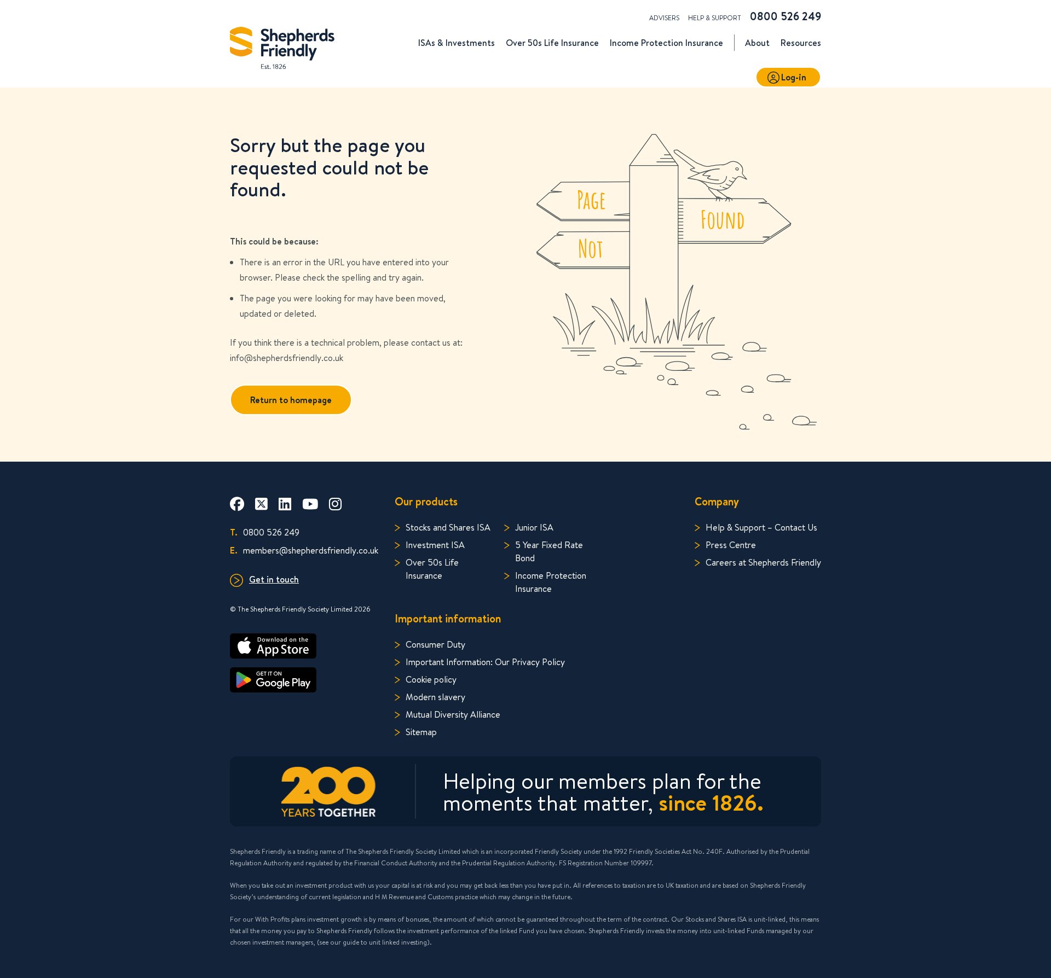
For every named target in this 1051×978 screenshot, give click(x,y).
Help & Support (714, 18)
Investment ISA (435, 544)
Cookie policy (431, 679)
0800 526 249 (785, 16)
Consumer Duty (435, 644)
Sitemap (421, 731)
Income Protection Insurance (550, 581)
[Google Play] (304, 679)
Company (717, 501)
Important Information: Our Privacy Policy (485, 661)
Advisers (664, 18)
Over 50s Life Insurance (432, 568)
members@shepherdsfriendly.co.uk (304, 550)
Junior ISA (534, 527)
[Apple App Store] (304, 646)
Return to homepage (291, 400)
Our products (426, 501)
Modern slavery (435, 696)
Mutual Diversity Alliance (453, 714)
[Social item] (237, 503)
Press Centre (731, 544)
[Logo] (282, 45)
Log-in (793, 77)
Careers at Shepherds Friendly (763, 562)
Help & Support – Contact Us (761, 527)
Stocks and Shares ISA (448, 527)
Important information (448, 618)
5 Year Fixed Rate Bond (549, 551)
